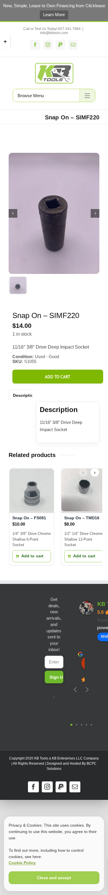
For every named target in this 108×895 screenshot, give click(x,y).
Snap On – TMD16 (81, 518)
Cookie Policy (22, 862)
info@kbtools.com (54, 33)
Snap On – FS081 (29, 518)
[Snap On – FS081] (32, 491)
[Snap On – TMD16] (83, 491)
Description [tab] (24, 395)
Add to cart (57, 376)
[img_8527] (54, 213)
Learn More (54, 14)
